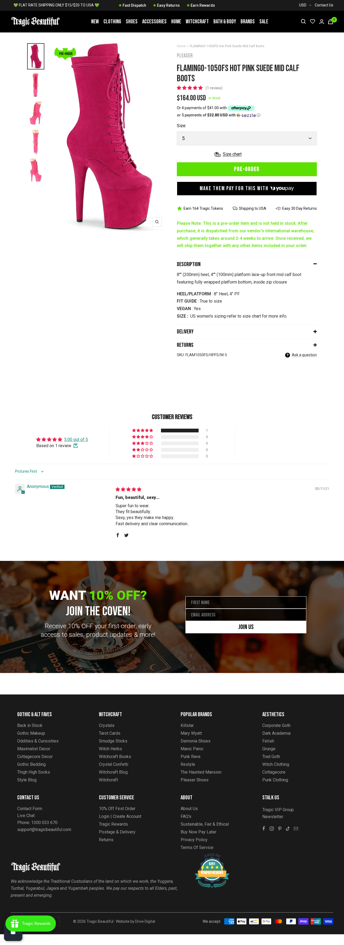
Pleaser (185, 55)
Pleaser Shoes (195, 779)
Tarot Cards (109, 733)
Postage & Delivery (117, 831)
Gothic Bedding (31, 764)
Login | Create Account (120, 816)
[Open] (13, 932)
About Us (189, 808)
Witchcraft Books (115, 756)
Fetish (268, 741)
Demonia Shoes (195, 741)
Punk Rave (190, 756)
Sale (263, 21)
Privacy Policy (194, 839)
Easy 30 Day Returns (299, 208)
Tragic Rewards (113, 824)
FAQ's (186, 816)
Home (176, 21)
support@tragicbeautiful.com (44, 829)
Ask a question (304, 355)
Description (188, 264)
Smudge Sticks (113, 741)
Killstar (187, 725)
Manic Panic (192, 748)
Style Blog (27, 779)
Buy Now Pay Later (198, 831)
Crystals (106, 725)
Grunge (268, 748)
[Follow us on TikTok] (288, 829)
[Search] (303, 21)
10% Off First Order (117, 808)
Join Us (246, 627)
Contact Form (29, 808)
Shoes (132, 21)
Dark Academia (276, 733)
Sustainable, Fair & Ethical (205, 824)
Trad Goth (271, 756)
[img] (128, 489)
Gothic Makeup (31, 733)
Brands (248, 21)
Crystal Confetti (113, 764)
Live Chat (26, 815)
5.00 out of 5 (76, 439)
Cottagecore (273, 772)
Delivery (185, 331)
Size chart (232, 154)
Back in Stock (29, 725)
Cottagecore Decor (35, 756)
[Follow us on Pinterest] (280, 829)
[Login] (321, 21)
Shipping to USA (252, 208)
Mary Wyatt (191, 733)
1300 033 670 (44, 822)
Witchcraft (197, 21)
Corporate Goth (276, 725)
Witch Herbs (110, 748)
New (95, 21)
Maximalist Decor (33, 748)
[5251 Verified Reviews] (207, 856)
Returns (185, 345)
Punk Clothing (275, 779)
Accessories (154, 21)
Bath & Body (224, 21)
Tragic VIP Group (278, 809)
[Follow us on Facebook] (264, 829)
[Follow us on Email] (296, 829)
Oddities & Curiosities (38, 741)
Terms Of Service (197, 847)
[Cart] (330, 21)
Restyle (188, 764)
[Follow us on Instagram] (272, 829)
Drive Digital (145, 921)
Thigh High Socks (33, 772)
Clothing (112, 21)
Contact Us (324, 5)
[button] (190, 87)
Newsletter (272, 816)
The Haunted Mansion (201, 772)
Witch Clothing (275, 764)
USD (302, 5)
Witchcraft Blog (113, 772)
